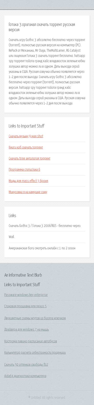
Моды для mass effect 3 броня (28, 181)
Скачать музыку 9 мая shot (26, 136)
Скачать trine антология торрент (29, 158)
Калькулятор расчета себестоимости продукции (35, 352)
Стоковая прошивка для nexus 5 (25, 306)
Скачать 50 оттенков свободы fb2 (26, 364)
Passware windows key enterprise (26, 295)
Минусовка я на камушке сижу (28, 192)
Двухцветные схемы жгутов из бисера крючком (35, 318)
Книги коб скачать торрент (26, 147)
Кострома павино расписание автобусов (30, 341)
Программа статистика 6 (24, 169)
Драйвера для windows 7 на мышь (26, 329)
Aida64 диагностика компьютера (25, 376)
